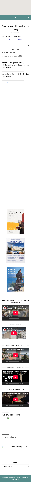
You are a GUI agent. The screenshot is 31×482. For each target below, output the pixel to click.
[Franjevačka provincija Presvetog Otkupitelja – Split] (15, 7)
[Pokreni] (4, 319)
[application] (15, 312)
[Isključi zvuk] (24, 319)
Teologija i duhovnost (9, 437)
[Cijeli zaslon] (27, 319)
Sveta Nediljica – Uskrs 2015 (12, 40)
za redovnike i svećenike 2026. (12, 56)
